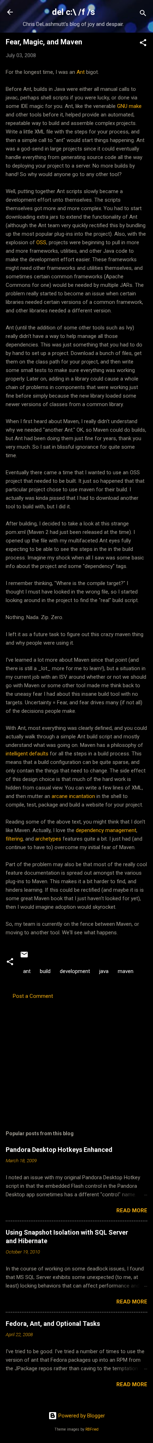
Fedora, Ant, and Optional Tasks (53, 1323)
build (45, 971)
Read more (131, 1210)
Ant (80, 72)
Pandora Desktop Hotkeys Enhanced (59, 1149)
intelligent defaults (27, 753)
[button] (143, 43)
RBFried (92, 1429)
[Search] (143, 14)
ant (27, 971)
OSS (41, 242)
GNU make (129, 106)
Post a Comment (33, 996)
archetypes (48, 839)
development (75, 971)
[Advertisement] (76, 1056)
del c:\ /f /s (73, 12)
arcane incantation (73, 796)
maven (125, 971)
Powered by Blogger (81, 1415)
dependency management (106, 830)
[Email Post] (24, 957)
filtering (14, 839)
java (104, 971)
